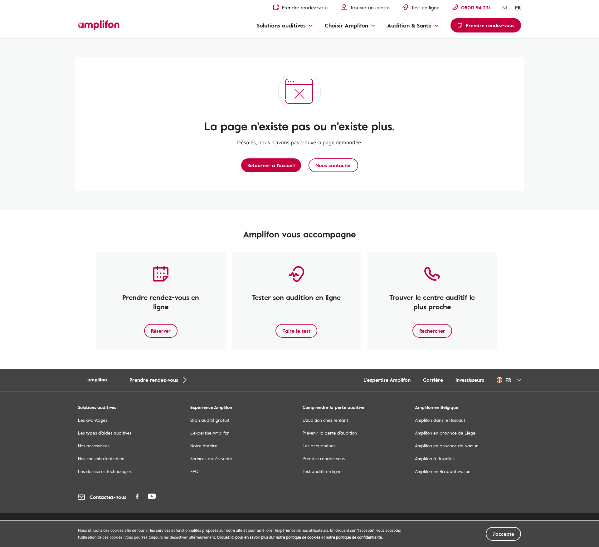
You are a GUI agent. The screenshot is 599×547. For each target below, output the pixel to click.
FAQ (194, 471)
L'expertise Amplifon (387, 380)
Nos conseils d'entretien (101, 458)
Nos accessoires (94, 445)
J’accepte (503, 534)
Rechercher (432, 331)
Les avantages (92, 420)
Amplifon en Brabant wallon (442, 471)
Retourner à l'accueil (271, 165)
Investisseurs (469, 380)
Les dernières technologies (105, 471)
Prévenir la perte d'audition (330, 433)
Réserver (161, 331)
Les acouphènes (319, 445)
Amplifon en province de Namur (446, 445)
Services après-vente (211, 458)
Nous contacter (333, 165)
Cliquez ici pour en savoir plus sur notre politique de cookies (268, 537)
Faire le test (296, 331)
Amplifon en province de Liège (445, 433)
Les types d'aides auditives (104, 433)
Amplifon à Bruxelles (435, 458)
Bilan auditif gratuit (209, 420)
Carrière (433, 380)
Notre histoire (203, 445)
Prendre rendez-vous (324, 458)
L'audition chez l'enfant (325, 420)
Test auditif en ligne (322, 471)
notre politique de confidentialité (354, 537)
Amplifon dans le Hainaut (440, 420)
